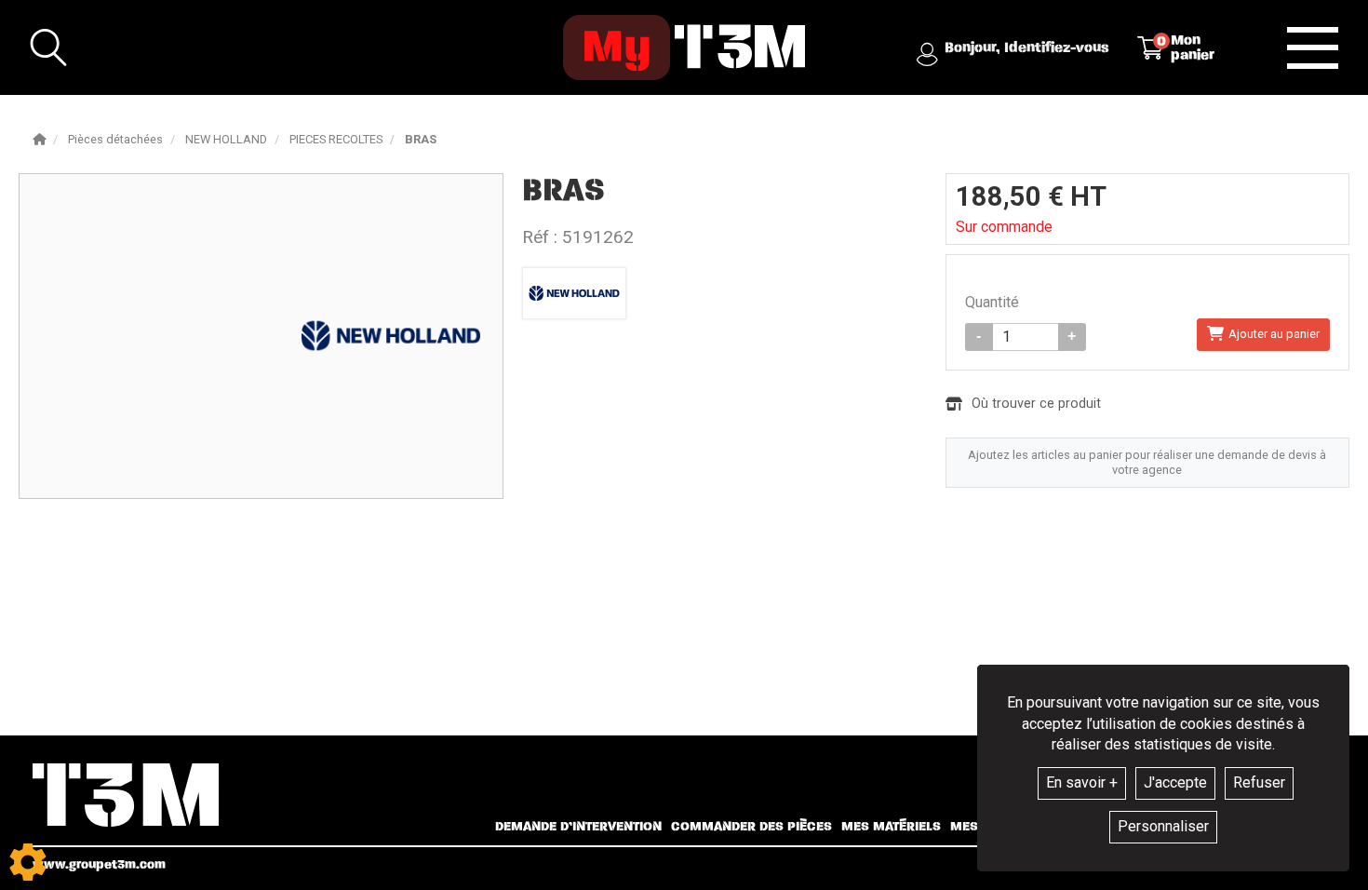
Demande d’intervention (578, 826)
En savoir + (1082, 782)
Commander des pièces (751, 826)
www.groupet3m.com (99, 864)
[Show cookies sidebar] (28, 862)
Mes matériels (891, 826)
